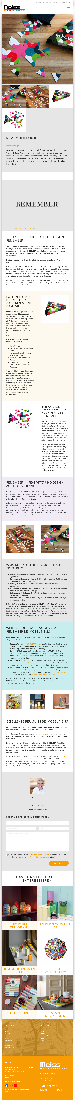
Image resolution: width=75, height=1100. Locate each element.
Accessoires (54, 637)
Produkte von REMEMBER (56, 421)
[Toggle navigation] (68, 8)
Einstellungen (9, 1045)
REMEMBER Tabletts (34, 644)
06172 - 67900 (67, 2)
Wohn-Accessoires (45, 734)
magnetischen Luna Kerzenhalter (43, 674)
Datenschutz (9, 1043)
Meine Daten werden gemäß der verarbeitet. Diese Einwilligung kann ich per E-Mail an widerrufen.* (38, 856)
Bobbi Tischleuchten (52, 656)
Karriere (7, 1038)
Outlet (42, 1040)
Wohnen (7, 1031)
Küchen (7, 1033)
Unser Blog (43, 1038)
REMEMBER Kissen (34, 663)
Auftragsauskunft (45, 1036)
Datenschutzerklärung (40, 855)
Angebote (43, 1033)
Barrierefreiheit (9, 1048)
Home (42, 1031)
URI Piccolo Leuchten (26, 656)
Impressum (8, 1040)
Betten (7, 1036)
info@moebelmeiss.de (37, 857)
